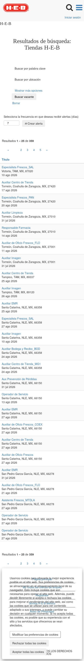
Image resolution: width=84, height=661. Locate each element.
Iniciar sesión (73, 17)
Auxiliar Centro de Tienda (17, 182)
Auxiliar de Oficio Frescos (17, 455)
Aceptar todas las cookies (28, 652)
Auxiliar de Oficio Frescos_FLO (21, 243)
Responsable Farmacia (16, 228)
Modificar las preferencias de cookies (35, 634)
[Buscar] (69, 7)
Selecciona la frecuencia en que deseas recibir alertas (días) (41, 117)
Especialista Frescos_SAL (18, 167)
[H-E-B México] (14, 7)
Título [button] (6, 159)
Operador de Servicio (15, 394)
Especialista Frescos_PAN (18, 197)
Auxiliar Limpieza (12, 212)
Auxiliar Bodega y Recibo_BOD (21, 349)
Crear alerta (35, 123)
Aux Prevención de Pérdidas (19, 379)
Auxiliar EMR (10, 303)
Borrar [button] (16, 103)
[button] (79, 7)
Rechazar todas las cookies (29, 643)
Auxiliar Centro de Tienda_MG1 (21, 364)
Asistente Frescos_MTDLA (18, 500)
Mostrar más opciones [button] (28, 90)
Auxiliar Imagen (11, 258)
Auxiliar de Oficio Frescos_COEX (22, 424)
